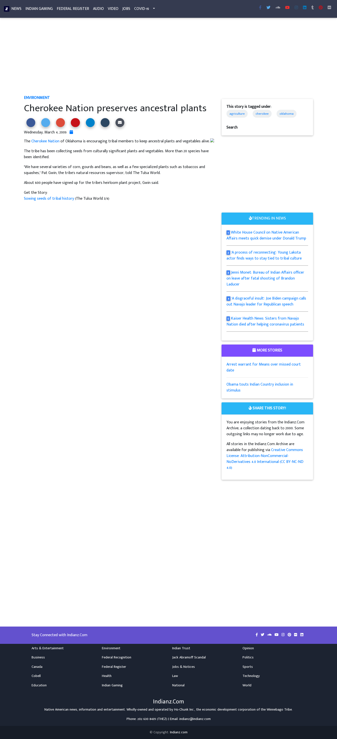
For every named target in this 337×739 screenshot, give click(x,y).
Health (107, 676)
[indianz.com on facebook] (257, 635)
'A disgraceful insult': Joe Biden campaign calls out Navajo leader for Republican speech (266, 301)
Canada (37, 667)
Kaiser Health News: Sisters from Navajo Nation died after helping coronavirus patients (265, 321)
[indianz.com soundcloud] (277, 8)
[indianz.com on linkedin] (301, 635)
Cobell (36, 676)
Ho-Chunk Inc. (184, 710)
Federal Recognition (116, 657)
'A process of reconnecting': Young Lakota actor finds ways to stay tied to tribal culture (264, 255)
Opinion (248, 648)
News (16, 8)
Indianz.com (178, 732)
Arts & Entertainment (48, 648)
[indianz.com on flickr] (329, 8)
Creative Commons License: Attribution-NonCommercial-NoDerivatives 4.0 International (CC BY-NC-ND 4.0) (264, 459)
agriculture (237, 113)
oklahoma (287, 113)
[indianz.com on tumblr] (312, 8)
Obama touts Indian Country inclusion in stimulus (259, 387)
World (247, 685)
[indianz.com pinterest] (321, 8)
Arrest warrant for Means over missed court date (263, 367)
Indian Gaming (39, 8)
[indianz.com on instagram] (283, 635)
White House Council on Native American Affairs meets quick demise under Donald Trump (266, 235)
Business (38, 657)
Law (175, 676)
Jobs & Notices (183, 667)
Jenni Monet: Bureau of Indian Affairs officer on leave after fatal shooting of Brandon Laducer (265, 278)
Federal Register (73, 8)
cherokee (262, 113)
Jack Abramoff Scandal (189, 657)
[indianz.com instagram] (296, 8)
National (178, 685)
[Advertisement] (168, 58)
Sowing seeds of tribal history (49, 198)
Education (39, 685)
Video (113, 8)
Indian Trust (181, 648)
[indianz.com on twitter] (263, 635)
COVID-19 (141, 8)
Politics (248, 657)
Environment (37, 97)
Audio (98, 8)
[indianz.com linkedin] (304, 8)
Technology (251, 676)
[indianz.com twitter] (268, 8)
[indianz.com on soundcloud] (270, 635)
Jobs (126, 8)
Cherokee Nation (45, 141)
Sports (248, 667)
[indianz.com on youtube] (287, 8)
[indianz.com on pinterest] (290, 635)
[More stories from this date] (71, 132)
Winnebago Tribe (279, 710)
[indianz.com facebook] (260, 8)
